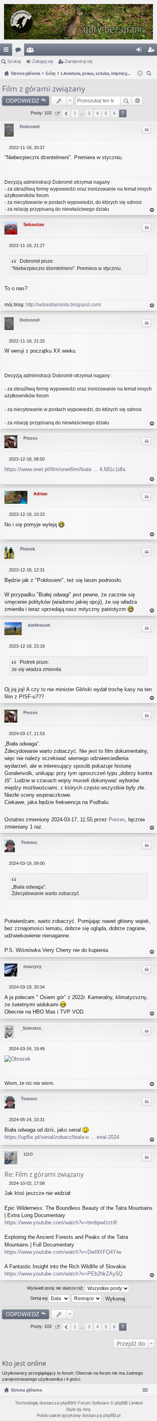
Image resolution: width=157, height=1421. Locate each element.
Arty (87, 1409)
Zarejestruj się (79, 61)
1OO (28, 1154)
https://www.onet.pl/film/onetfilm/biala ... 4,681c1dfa (64, 469)
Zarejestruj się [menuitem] (152, 51)
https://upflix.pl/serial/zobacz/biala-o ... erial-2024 (61, 1137)
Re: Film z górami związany (44, 1174)
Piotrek (27, 548)
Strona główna (26, 1390)
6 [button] (114, 113)
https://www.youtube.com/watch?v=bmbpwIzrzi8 (60, 1222)
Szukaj (14, 61)
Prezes (30, 438)
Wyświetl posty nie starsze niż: (56, 1288)
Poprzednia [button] (66, 113)
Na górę (152, 210)
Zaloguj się (42, 61)
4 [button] (97, 113)
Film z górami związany (43, 88)
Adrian (40, 493)
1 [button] (75, 113)
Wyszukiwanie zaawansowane (137, 101)
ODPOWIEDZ (22, 100)
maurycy (32, 966)
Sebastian (33, 224)
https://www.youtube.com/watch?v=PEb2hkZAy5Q (63, 1274)
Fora (19, 51)
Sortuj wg (39, 1298)
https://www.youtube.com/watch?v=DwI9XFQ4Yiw (62, 1252)
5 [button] (106, 113)
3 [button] (89, 113)
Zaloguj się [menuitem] (140, 51)
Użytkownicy (31, 51)
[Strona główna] (78, 22)
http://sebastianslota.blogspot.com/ (63, 304)
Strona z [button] (57, 113)
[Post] (6, 147)
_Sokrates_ (31, 1028)
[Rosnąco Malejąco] (87, 1298)
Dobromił (29, 126)
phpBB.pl (111, 1415)
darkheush (39, 625)
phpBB (66, 1402)
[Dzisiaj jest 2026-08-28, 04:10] (140, 73)
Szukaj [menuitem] (150, 74)
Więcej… (7, 51)
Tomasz (29, 842)
